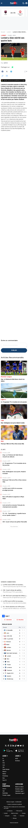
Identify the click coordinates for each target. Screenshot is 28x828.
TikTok (14, 815)
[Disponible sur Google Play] (8, 750)
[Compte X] (6, 746)
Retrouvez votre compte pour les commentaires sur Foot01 (14, 807)
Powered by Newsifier (14, 822)
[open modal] (26, 3)
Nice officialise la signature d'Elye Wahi (13, 497)
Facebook (22, 815)
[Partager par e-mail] (6, 75)
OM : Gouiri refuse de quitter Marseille (14, 522)
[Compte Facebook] (8, 746)
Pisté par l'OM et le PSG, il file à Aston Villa (14, 481)
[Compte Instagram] (11, 746)
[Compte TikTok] (16, 746)
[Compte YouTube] (18, 746)
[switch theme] (23, 3)
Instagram (7, 815)
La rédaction (10, 810)
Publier (14, 350)
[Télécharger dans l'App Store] (19, 750)
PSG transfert (19, 810)
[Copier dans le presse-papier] (2, 75)
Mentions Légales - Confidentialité (14, 801)
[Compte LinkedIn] (13, 746)
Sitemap (14, 818)
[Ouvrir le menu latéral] (1, 3)
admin (6, 63)
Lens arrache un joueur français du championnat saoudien (13, 506)
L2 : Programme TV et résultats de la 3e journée (14, 464)
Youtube (24, 813)
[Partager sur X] (6, 71)
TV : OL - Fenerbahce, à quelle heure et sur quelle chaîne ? (14, 514)
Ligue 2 (3, 399)
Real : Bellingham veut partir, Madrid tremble (14, 472)
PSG (2, 441)
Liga (2, 420)
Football (5, 813)
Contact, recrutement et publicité (14, 804)
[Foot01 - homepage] (14, 3)
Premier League (6, 377)
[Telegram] (11, 71)
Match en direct (14, 813)
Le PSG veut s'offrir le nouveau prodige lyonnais (12, 489)
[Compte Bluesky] (21, 746)
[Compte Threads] (23, 746)
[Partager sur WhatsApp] (12, 67)
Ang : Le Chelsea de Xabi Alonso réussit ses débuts (12, 456)
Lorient (3, 35)
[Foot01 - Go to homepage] (14, 740)
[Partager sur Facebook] (2, 71)
